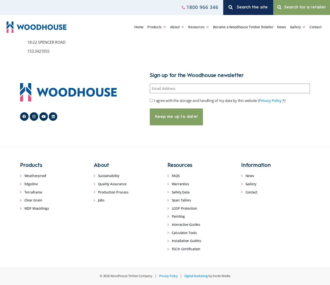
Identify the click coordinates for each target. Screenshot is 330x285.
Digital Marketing (196, 276)
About (174, 27)
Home (138, 27)
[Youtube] (43, 116)
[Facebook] (24, 116)
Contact (315, 27)
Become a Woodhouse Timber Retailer (243, 27)
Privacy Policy (270, 100)
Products (154, 27)
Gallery (295, 27)
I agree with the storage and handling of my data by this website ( (219, 100)
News (281, 27)
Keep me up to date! (176, 117)
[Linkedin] (53, 116)
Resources (196, 27)
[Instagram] (34, 116)
